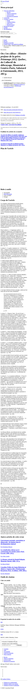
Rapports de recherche (12, 16)
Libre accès (9, 23)
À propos (11, 19)
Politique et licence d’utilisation (11, 685)
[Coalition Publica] (5, 679)
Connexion (6, 17)
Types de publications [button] (9, 10)
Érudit (8, 20)
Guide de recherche (8, 653)
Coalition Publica (11, 22)
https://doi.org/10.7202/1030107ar (12, 112)
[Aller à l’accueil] (5, 1)
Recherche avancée (8, 26)
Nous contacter (7, 654)
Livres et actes (10, 15)
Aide (5, 650)
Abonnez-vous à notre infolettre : (10, 643)
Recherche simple (5, 31)
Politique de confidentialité (10, 682)
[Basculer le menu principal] (1, 4)
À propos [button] (6, 19)
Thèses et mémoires (11, 13)
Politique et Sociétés (9, 43)
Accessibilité (7, 651)
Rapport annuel (10, 25)
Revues (8, 12)
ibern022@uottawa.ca (19, 84)
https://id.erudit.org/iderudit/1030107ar (13, 109)
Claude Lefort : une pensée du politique (13, 44)
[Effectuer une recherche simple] (16, 33)
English (5, 27)
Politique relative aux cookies (11, 684)
